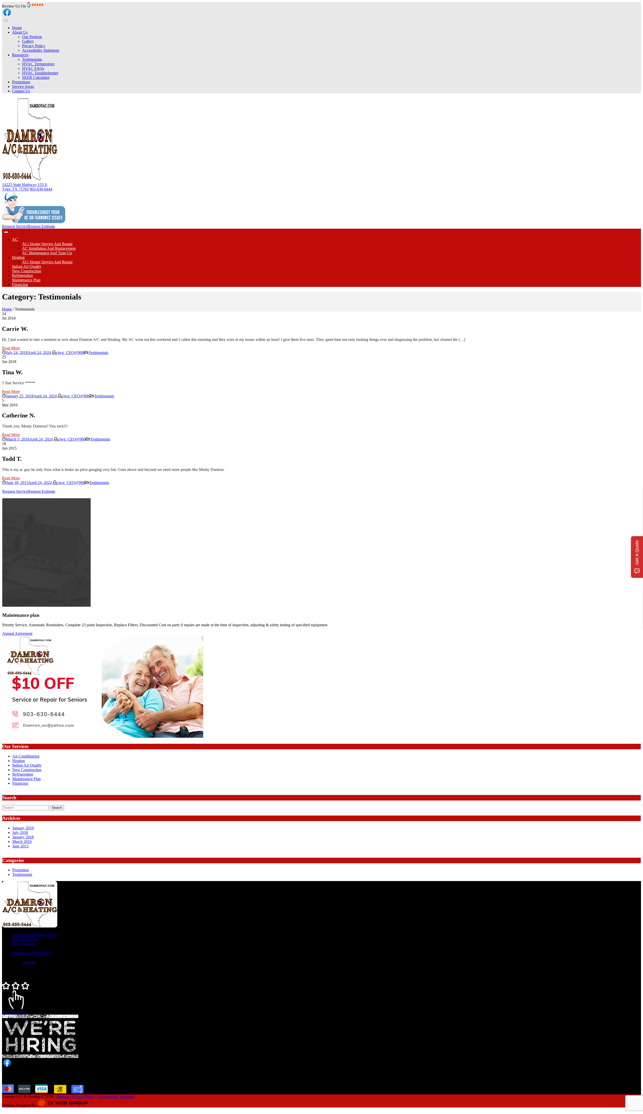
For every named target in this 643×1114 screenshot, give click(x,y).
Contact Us (21, 91)
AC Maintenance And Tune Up (47, 253)
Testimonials (32, 59)
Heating (18, 257)
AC (15, 239)
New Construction (26, 271)
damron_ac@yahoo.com (31, 953)
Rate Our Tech (13, 1012)
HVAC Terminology (38, 64)
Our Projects (32, 37)
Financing (20, 284)
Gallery (28, 41)
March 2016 (22, 841)
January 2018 (23, 837)
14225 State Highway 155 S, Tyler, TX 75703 (25, 186)
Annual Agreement (17, 633)
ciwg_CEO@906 (70, 352)
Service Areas (23, 86)
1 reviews (29, 962)
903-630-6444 (41, 189)
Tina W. (12, 372)
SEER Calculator (35, 77)
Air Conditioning (25, 756)
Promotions (21, 82)
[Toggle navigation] (6, 20)
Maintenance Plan (26, 280)
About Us (20, 32)
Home (17, 28)
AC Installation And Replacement (49, 248)
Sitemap (62, 1096)
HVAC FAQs (33, 68)
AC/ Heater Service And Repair (47, 244)
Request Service (15, 226)
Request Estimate (41, 226)
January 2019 (23, 828)
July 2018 (20, 832)
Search (57, 808)
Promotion (20, 870)
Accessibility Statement (40, 50)
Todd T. (12, 459)
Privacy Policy (33, 46)
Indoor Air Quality (26, 266)
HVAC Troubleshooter (40, 73)
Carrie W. (15, 329)
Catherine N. (18, 415)
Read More (11, 348)
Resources (20, 55)
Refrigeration (22, 275)
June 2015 (20, 846)
